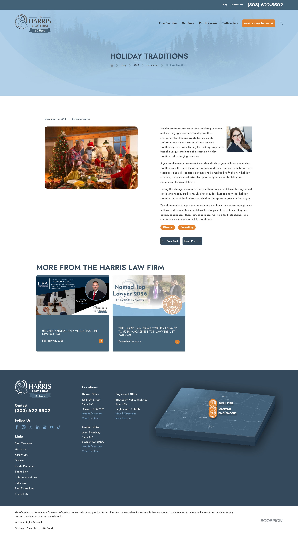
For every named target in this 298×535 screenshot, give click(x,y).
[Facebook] (17, 427)
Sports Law (21, 472)
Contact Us (237, 5)
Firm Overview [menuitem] (168, 23)
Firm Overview (23, 443)
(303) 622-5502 (265, 5)
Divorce (168, 227)
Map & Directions (92, 413)
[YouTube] (52, 427)
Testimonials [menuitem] (230, 23)
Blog (224, 5)
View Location (90, 418)
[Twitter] (30, 427)
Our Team (20, 449)
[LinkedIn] (37, 427)
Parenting (187, 227)
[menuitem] (19, 528)
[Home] (33, 23)
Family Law (21, 455)
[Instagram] (23, 427)
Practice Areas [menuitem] (208, 23)
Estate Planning (24, 466)
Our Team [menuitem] (188, 23)
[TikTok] (59, 427)
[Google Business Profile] (44, 427)
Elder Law (21, 483)
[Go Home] (112, 65)
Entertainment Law (26, 477)
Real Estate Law (24, 488)
